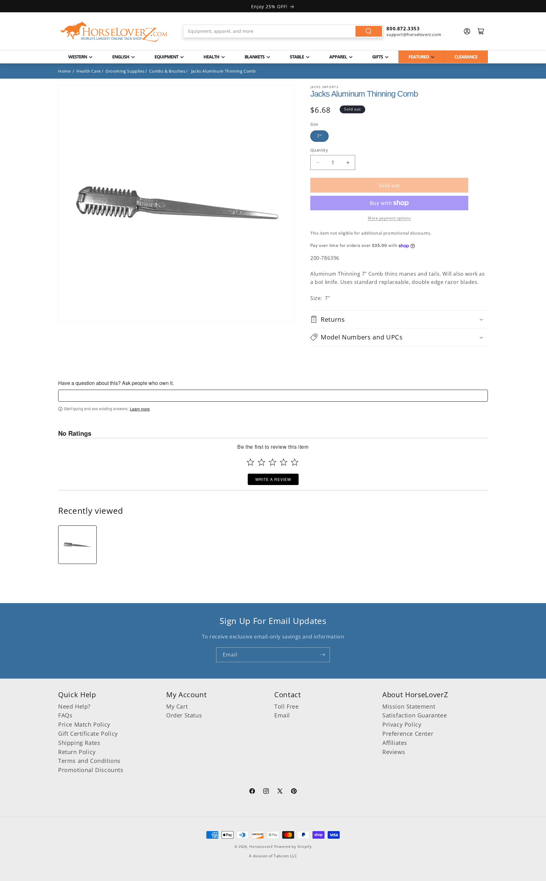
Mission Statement (408, 706)
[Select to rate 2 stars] (261, 462)
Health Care (88, 71)
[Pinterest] (294, 792)
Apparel (338, 57)
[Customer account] (467, 31)
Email (282, 715)
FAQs (65, 715)
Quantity (319, 150)
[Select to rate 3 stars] (272, 462)
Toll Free (286, 706)
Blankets (254, 57)
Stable (297, 57)
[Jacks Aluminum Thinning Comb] (77, 544)
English (120, 57)
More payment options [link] (389, 218)
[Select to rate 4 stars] (283, 462)
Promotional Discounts (91, 770)
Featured (419, 57)
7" (319, 136)
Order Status (184, 715)
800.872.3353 (403, 28)
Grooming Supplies (125, 71)
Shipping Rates (79, 742)
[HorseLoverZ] (113, 31)
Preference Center (407, 733)
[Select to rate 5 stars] (295, 462)
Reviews (393, 752)
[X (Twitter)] (280, 792)
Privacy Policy (401, 724)
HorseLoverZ (261, 846)
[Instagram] (266, 792)
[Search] (368, 31)
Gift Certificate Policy (88, 733)
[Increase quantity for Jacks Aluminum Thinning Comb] (348, 162)
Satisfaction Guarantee (414, 715)
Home (64, 71)
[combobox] (283, 31)
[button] (399, 319)
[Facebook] (252, 792)
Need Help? (74, 706)
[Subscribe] (323, 654)
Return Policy (77, 752)
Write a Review (273, 479)
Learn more (140, 408)
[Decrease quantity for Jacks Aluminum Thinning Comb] (318, 162)
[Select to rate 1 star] (250, 462)
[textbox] (273, 396)
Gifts (377, 57)
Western (77, 57)
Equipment (166, 57)
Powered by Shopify (293, 846)
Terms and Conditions (89, 760)
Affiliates (394, 742)
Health (211, 57)
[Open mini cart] (481, 31)
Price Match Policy (84, 724)
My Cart (177, 706)
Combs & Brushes (167, 71)
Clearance (465, 57)
